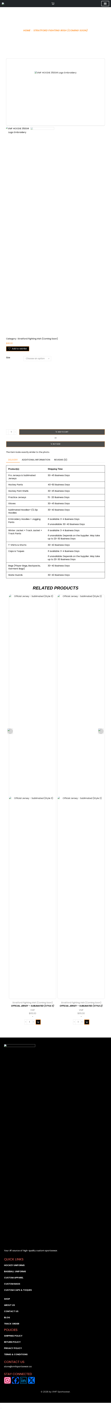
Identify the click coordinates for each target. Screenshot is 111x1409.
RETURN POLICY (12, 1342)
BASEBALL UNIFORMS (15, 1271)
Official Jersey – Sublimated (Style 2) (81, 1005)
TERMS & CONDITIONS (16, 1354)
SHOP (7, 1298)
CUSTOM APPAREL (13, 1277)
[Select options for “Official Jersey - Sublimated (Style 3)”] (38, 1022)
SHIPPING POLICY (13, 1335)
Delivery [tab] (13, 459)
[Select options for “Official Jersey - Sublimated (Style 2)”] (86, 1022)
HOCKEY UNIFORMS (14, 1265)
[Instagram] (7, 1380)
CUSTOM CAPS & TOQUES (18, 1290)
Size (8, 357)
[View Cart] (53, 4)
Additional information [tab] (36, 459)
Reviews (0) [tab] (60, 459)
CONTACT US (11, 1311)
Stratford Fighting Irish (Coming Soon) (60, 30)
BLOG (7, 1317)
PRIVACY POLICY (13, 1348)
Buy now (56, 444)
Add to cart (63, 432)
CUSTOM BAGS (12, 1283)
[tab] (13, 460)
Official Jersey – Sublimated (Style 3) (32, 1005)
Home (26, 30)
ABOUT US (9, 1305)
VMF (32, 1010)
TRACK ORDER (11, 1323)
